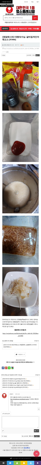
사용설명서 (23, 22)
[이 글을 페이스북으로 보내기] (3, 368)
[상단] (37, 463)
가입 (32, 1)
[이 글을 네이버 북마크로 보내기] (9, 368)
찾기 (38, 1)
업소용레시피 (14, 28)
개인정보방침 (28, 443)
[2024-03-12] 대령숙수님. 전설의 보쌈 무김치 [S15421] (17, 385)
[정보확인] (27, 448)
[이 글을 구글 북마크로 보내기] (12, 368)
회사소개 (12, 443)
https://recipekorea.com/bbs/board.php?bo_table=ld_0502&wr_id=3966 (21, 48)
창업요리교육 (23, 28)
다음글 (3, 55)
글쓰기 (37, 55)
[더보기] (36, 340)
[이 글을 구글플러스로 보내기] (6, 368)
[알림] (23, 463)
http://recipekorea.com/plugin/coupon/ (19, 399)
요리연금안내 (32, 22)
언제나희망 (6, 45)
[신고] (21, 45)
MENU (6, 28)
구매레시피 (36, 28)
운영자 (11, 394)
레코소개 (16, 22)
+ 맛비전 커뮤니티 (6, 1)
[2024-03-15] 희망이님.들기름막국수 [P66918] (15, 383)
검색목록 (29, 55)
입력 (37, 430)
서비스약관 (19, 443)
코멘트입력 (7, 413)
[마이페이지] (17, 463)
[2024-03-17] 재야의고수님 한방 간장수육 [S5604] (16, 381)
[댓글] (10, 463)
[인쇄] (22, 45)
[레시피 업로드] (30, 463)
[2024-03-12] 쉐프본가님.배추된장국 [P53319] (15, 387)
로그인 (26, 1)
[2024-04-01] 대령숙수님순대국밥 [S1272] (14, 379)
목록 (33, 55)
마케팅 (30, 28)
